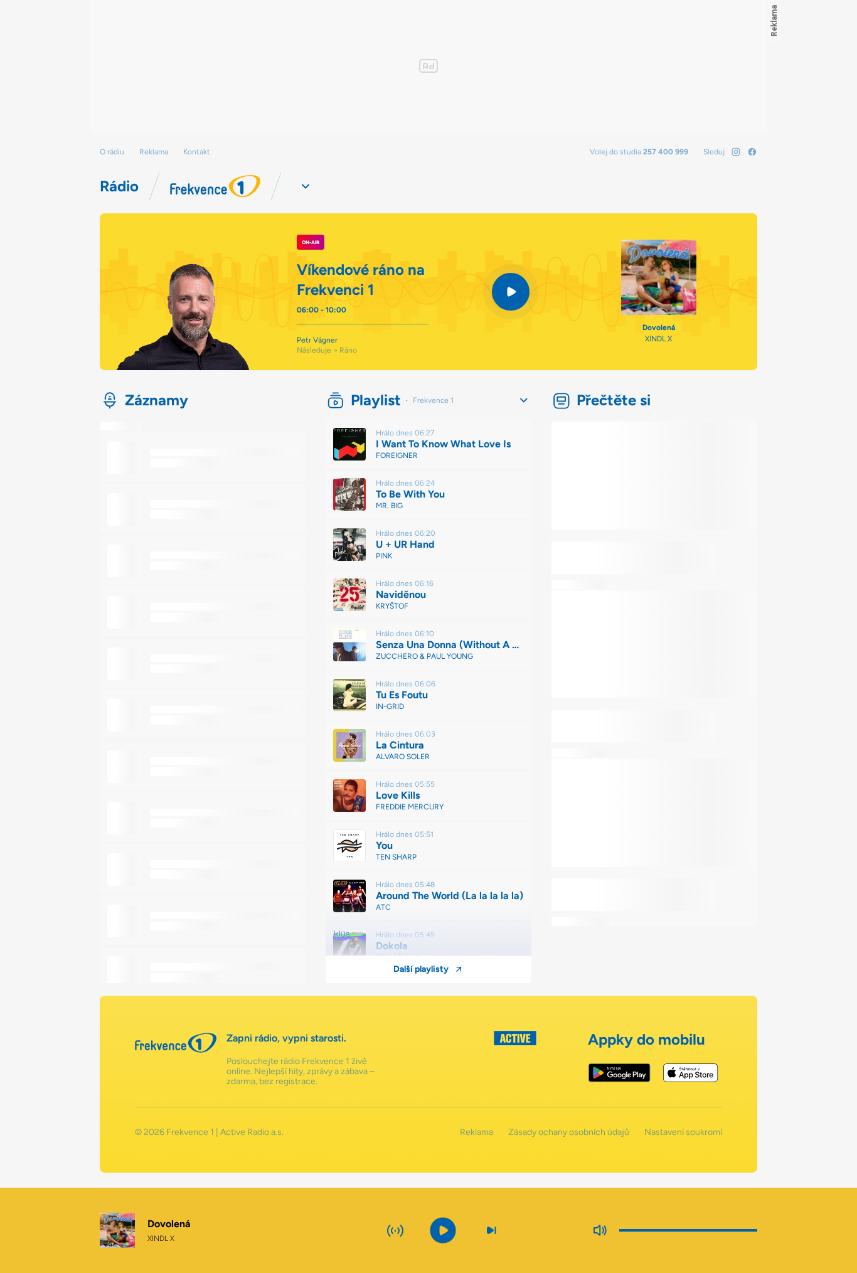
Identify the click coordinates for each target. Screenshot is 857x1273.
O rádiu (112, 151)
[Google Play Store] (619, 1072)
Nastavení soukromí (683, 1132)
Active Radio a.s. (252, 1132)
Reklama (153, 151)
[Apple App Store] (690, 1072)
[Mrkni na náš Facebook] (752, 152)
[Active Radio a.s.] (515, 1059)
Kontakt (196, 151)
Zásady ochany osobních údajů (568, 1132)
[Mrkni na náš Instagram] (736, 152)
